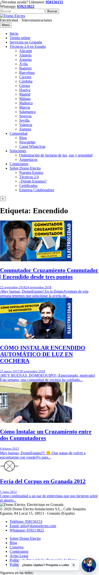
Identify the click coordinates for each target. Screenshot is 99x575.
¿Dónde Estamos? (33, 181)
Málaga (25, 99)
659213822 (25, 6)
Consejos (17, 547)
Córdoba (25, 81)
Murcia (24, 107)
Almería (25, 55)
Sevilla (24, 120)
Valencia (25, 125)
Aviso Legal (19, 556)
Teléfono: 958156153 (26, 521)
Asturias (25, 59)
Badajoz (25, 68)
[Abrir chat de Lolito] (89, 565)
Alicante (25, 51)
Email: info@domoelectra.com (33, 526)
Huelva (24, 90)
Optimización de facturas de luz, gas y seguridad (56, 155)
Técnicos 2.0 (29, 177)
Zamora (25, 129)
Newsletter (27, 142)
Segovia (25, 116)
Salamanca (27, 112)
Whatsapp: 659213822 (27, 530)
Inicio (14, 33)
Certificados (28, 186)
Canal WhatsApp (32, 146)
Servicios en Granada (26, 42)
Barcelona (27, 73)
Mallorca (26, 103)
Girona (24, 86)
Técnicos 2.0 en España (28, 46)
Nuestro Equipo (31, 172)
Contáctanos (19, 164)
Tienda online (20, 38)
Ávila (23, 64)
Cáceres (25, 77)
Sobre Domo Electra (25, 168)
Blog (23, 138)
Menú (6, 25)
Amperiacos (28, 159)
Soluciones (18, 151)
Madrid (24, 94)
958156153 (54, 2)
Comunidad (18, 133)
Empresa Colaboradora (36, 190)
